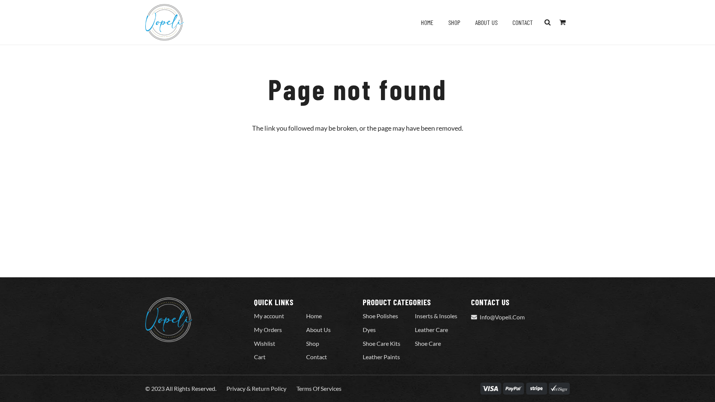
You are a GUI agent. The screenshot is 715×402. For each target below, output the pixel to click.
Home (314, 315)
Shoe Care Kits (381, 343)
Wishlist (264, 343)
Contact (316, 356)
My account (269, 315)
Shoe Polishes (380, 315)
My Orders (268, 329)
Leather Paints (381, 356)
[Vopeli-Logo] (164, 22)
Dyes (369, 329)
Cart (260, 356)
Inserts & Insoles (436, 315)
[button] (547, 22)
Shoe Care (428, 343)
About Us (318, 329)
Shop (312, 343)
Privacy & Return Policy (256, 388)
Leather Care (431, 329)
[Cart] (562, 22)
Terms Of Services (318, 388)
